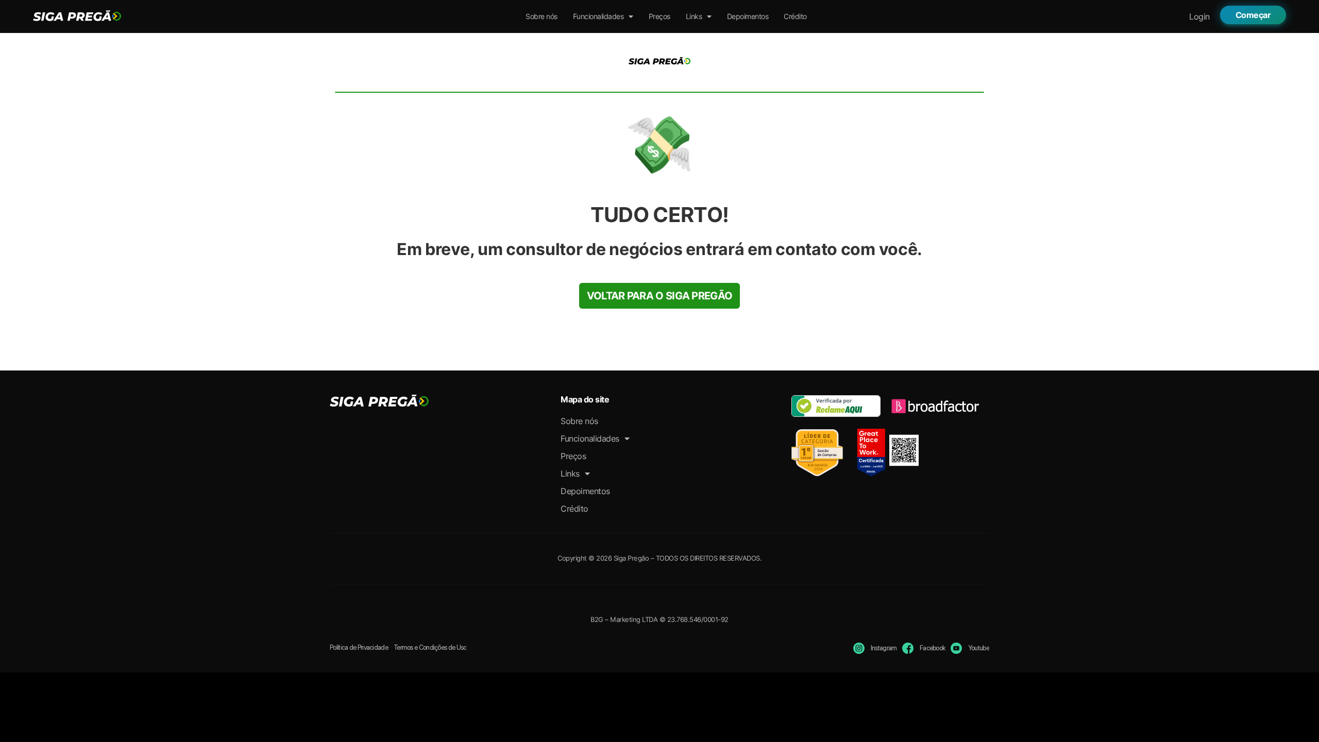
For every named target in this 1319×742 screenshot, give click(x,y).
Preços (659, 16)
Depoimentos (748, 16)
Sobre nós (541, 16)
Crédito (795, 16)
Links (694, 16)
